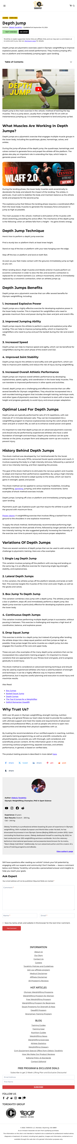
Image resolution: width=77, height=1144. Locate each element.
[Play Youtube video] (38, 89)
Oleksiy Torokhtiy (18, 798)
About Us (38, 952)
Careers (38, 963)
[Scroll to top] (72, 1136)
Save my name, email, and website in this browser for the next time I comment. (37, 923)
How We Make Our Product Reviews (38, 1054)
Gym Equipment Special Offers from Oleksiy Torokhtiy (38, 1051)
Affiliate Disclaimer (38, 977)
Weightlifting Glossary (39, 1047)
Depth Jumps (12, 696)
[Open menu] (4, 6)
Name (6, 915)
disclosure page (30, 41)
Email (44, 915)
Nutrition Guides (38, 1032)
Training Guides (38, 1025)
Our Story (38, 955)
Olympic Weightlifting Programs (38, 992)
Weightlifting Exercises (38, 1040)
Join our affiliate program (38, 970)
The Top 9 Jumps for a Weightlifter (21, 699)
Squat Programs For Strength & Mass (38, 1007)
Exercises (13, 18)
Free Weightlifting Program (38, 999)
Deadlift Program (38, 1010)
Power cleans (8, 516)
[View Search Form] (74, 6)
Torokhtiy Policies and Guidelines (38, 966)
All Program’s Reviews (38, 981)
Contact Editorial (38, 1061)
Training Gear (38, 1029)
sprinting (19, 489)
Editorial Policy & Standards (38, 1058)
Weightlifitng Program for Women (38, 996)
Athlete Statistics (38, 1043)
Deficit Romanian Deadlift (18, 702)
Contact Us (39, 959)
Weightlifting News (38, 1036)
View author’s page (65, 851)
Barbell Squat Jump (15, 693)
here (55, 754)
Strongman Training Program (38, 1014)
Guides (5, 18)
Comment (8, 887)
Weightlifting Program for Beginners (38, 1003)
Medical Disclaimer (38, 973)
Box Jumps (11, 691)
